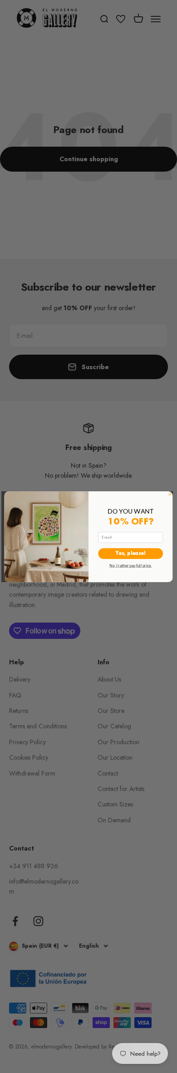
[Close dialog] (170, 494)
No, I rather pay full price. (130, 565)
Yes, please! (130, 553)
